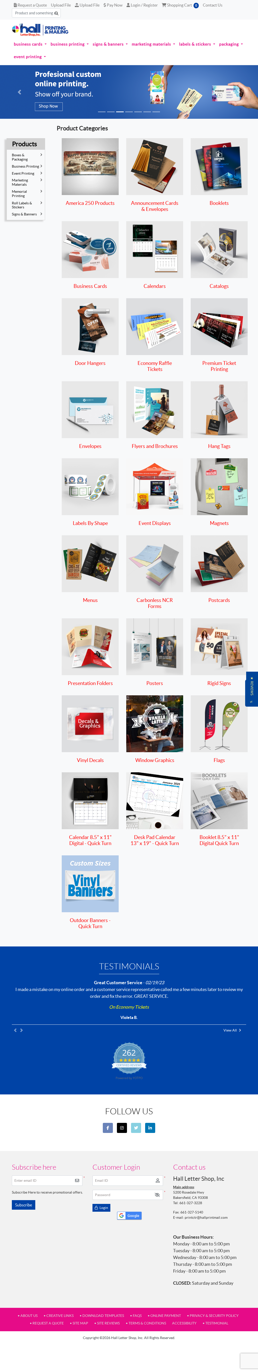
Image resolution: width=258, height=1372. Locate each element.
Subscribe (23, 1205)
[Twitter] (136, 1128)
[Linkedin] (150, 1128)
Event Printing (23, 173)
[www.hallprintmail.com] (40, 30)
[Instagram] (122, 1128)
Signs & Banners (24, 214)
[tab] (102, 112)
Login (103, 1208)
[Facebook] (108, 1128)
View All (230, 1030)
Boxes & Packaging (20, 157)
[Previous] (19, 92)
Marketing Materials (20, 182)
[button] (157, 1195)
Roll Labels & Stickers (22, 205)
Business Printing (25, 166)
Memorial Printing (19, 193)
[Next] (238, 92)
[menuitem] (30, 44)
